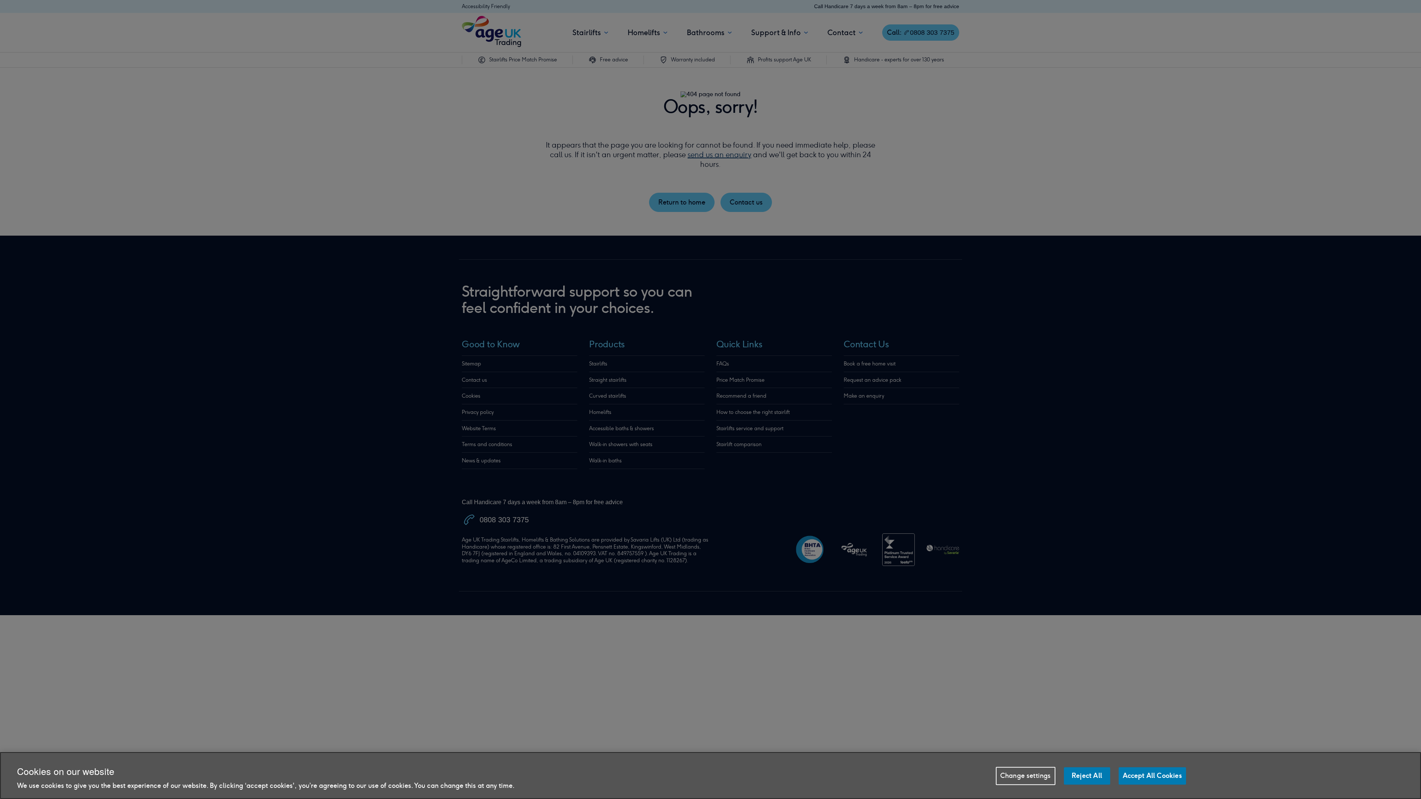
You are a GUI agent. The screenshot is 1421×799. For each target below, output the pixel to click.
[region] (710, 775)
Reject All (1087, 776)
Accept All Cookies (1152, 776)
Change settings (1025, 776)
